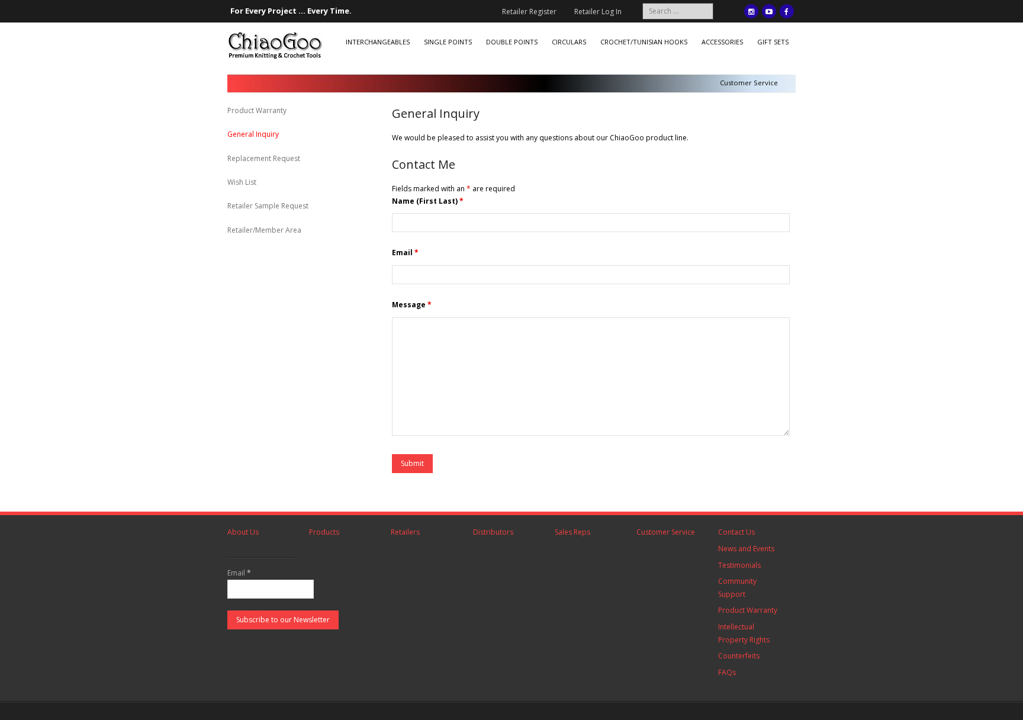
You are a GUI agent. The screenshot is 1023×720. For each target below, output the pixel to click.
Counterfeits (739, 656)
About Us (243, 532)
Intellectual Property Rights (744, 633)
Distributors (493, 532)
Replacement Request (263, 158)
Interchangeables (378, 41)
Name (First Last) (428, 201)
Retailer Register (529, 12)
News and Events (746, 549)
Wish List (241, 182)
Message (412, 305)
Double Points (512, 41)
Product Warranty (257, 110)
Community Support (737, 587)
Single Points (448, 41)
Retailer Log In (598, 12)
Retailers (405, 532)
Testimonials (739, 565)
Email (405, 252)
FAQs (727, 672)
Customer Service (665, 532)
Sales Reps (572, 532)
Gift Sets (773, 41)
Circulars (569, 41)
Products (324, 532)
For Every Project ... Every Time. (291, 10)
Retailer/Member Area (264, 230)
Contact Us (736, 532)
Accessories (722, 41)
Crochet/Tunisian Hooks (643, 41)
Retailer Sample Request (267, 206)
